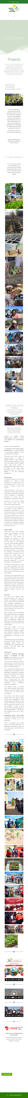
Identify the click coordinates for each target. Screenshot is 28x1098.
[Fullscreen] (21, 979)
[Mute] (19, 979)
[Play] (6, 979)
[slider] (12, 979)
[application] (14, 968)
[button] (14, 968)
